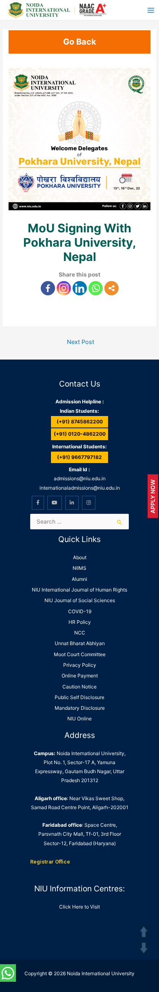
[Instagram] (64, 288)
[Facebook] (48, 288)
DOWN (144, 948)
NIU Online (79, 718)
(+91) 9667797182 (79, 457)
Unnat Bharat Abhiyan (80, 643)
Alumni (79, 579)
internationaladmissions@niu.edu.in (80, 488)
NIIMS (79, 568)
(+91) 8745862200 (80, 421)
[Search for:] (79, 521)
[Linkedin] (80, 288)
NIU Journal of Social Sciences (79, 600)
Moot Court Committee (80, 654)
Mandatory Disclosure (80, 708)
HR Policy (79, 622)
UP (144, 932)
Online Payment (80, 676)
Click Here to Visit (79, 907)
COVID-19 (79, 611)
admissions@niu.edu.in (80, 478)
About (79, 557)
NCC (79, 633)
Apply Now (152, 496)
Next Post (80, 342)
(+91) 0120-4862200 (80, 434)
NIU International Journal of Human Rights (79, 590)
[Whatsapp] (95, 288)
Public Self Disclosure (79, 697)
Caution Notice (79, 687)
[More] (111, 288)
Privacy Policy (79, 665)
